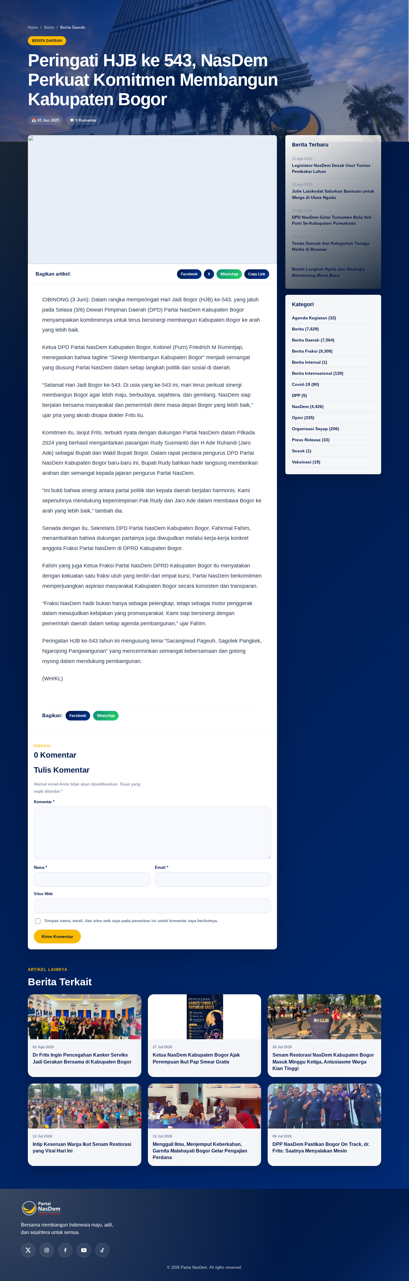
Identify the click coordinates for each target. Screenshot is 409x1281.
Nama (40, 867)
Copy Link (256, 274)
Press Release (306, 439)
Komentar (44, 802)
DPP (296, 395)
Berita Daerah (305, 340)
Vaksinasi (301, 462)
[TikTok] (102, 1250)
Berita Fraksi (305, 351)
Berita (49, 27)
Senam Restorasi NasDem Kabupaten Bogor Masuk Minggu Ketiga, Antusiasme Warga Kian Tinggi (323, 1061)
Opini (297, 417)
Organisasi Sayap (310, 428)
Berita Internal (306, 362)
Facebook (189, 274)
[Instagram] (47, 1250)
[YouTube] (84, 1250)
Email (161, 867)
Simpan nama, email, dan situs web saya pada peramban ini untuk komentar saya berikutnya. (131, 921)
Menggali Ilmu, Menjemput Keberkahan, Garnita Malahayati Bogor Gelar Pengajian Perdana (200, 1151)
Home (33, 27)
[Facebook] (65, 1250)
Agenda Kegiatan (309, 317)
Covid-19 (301, 384)
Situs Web (43, 894)
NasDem (300, 406)
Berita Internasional (312, 373)
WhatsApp (229, 274)
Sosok (298, 450)
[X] (28, 1250)
